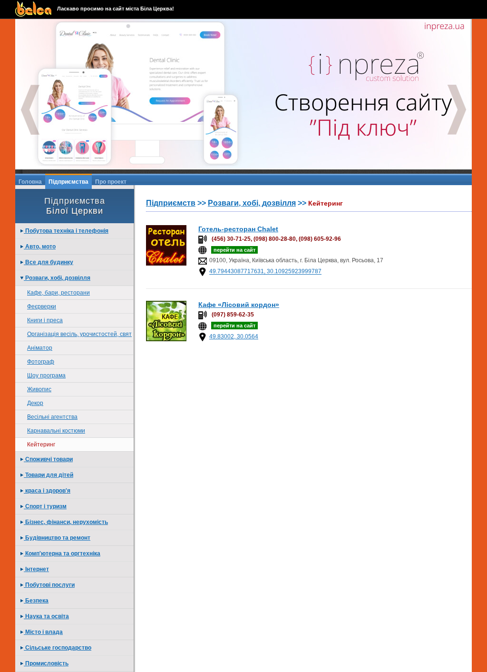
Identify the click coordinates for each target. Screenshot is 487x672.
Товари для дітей (48, 475)
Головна (30, 181)
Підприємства (68, 181)
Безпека (36, 600)
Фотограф (40, 361)
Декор (35, 403)
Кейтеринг (41, 444)
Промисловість (46, 663)
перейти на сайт (234, 250)
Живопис (39, 389)
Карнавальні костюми (56, 430)
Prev (30, 109)
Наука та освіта (46, 616)
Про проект (111, 181)
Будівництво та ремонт (57, 537)
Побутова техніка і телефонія (66, 230)
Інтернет (36, 569)
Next (457, 109)
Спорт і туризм (45, 506)
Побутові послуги (49, 585)
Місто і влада (43, 632)
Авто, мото (40, 246)
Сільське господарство (57, 647)
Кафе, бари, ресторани (58, 292)
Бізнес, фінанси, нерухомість (66, 522)
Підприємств (170, 203)
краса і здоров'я (47, 490)
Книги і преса (45, 320)
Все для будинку (48, 262)
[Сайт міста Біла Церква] (36, 9)
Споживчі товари (48, 459)
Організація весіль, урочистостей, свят (79, 334)
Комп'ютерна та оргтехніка (62, 553)
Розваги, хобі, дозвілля (57, 278)
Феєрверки (41, 306)
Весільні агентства (52, 417)
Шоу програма (46, 375)
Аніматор (39, 348)
